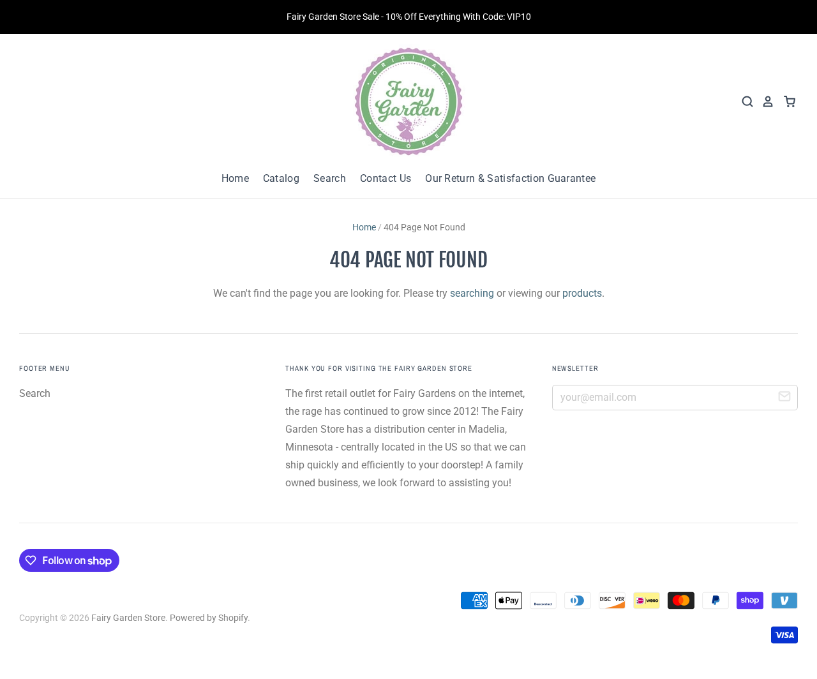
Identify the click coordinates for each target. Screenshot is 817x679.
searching (472, 293)
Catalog (281, 178)
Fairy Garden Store (128, 618)
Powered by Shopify (209, 618)
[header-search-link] (743, 101)
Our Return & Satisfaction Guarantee (510, 178)
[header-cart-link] (785, 101)
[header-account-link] (764, 101)
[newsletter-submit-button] (784, 398)
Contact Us (385, 178)
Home (235, 178)
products (582, 293)
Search (329, 178)
